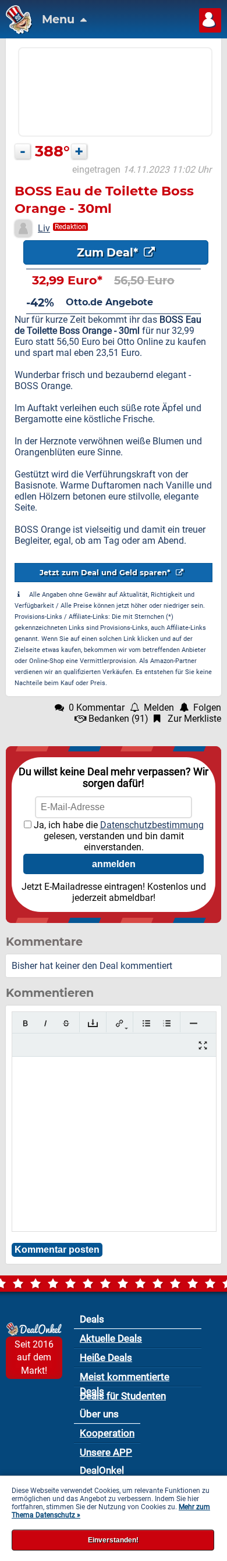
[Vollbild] (203, 1045)
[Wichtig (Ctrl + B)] (25, 1023)
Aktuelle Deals (111, 1338)
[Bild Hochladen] (93, 1023)
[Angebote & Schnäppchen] (16, 31)
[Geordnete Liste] (167, 1023)
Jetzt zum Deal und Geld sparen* (106, 572)
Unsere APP (106, 1452)
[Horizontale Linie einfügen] (193, 1023)
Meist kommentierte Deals (124, 1379)
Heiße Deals (106, 1357)
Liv (44, 228)
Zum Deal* (109, 252)
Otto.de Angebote (109, 302)
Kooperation (107, 1433)
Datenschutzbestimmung (152, 825)
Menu (59, 19)
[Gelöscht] (66, 1023)
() (118, 718)
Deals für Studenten (123, 1396)
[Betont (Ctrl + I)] (46, 1023)
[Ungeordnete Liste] (146, 1023)
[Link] (119, 1023)
